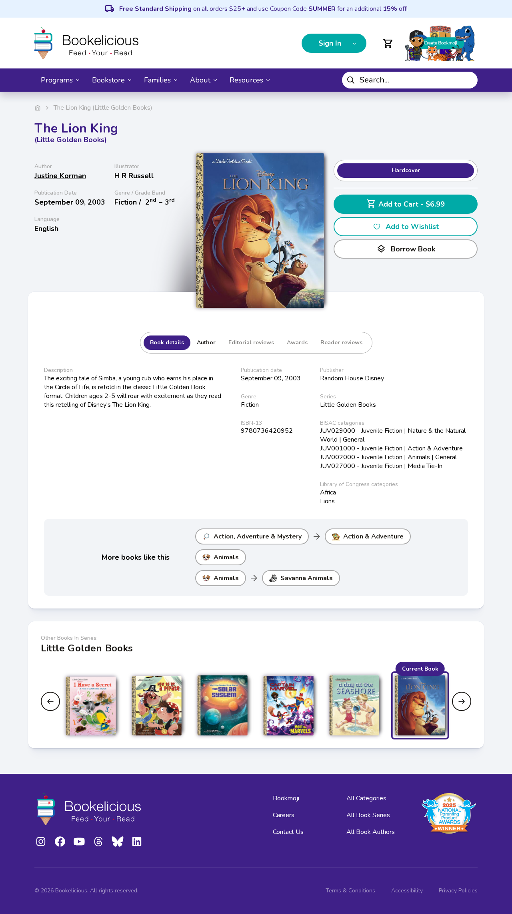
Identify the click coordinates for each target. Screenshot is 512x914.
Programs (57, 80)
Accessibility (407, 890)
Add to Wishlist (412, 226)
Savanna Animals (306, 578)
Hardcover (406, 170)
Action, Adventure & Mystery (258, 536)
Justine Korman (60, 176)
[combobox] (410, 80)
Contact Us (288, 832)
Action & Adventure (373, 536)
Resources (246, 80)
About (200, 80)
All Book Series (368, 815)
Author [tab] (206, 342)
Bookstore (108, 80)
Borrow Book (405, 249)
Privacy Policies (458, 890)
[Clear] (468, 80)
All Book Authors (370, 832)
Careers (283, 815)
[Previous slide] (50, 701)
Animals (226, 557)
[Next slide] (461, 701)
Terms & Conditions (350, 890)
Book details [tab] (167, 342)
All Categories (366, 798)
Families (157, 80)
